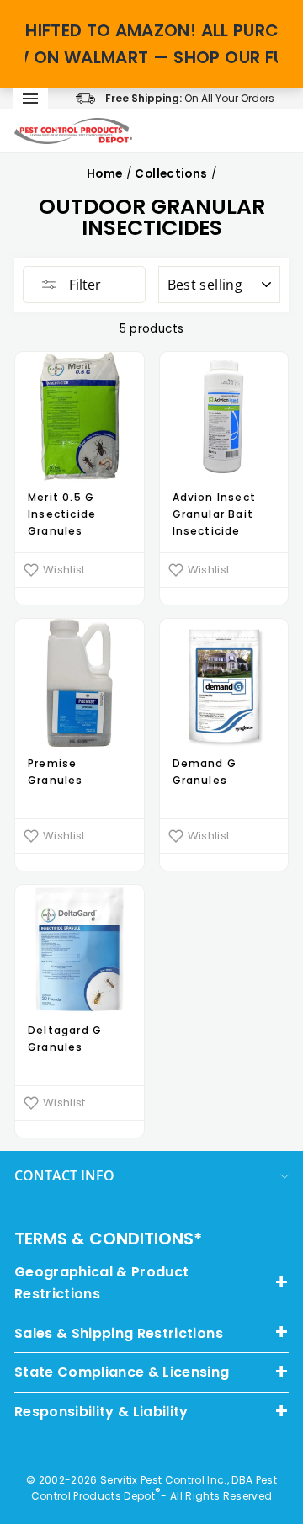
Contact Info (64, 1175)
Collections (171, 174)
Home (104, 174)
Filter (83, 284)
